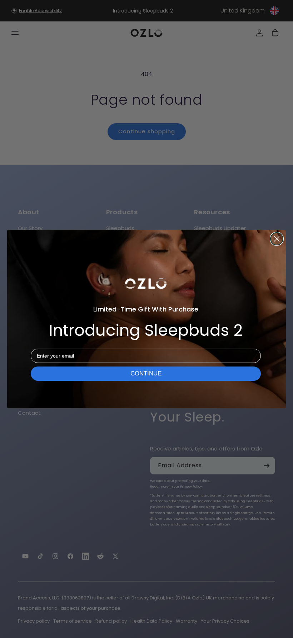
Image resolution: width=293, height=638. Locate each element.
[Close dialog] (276, 239)
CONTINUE (146, 373)
